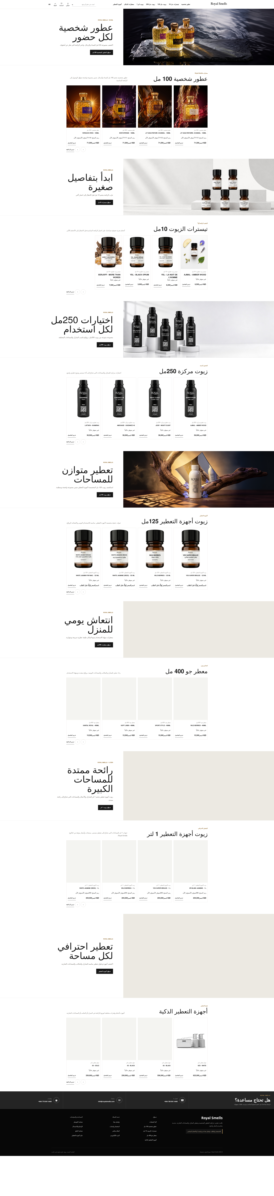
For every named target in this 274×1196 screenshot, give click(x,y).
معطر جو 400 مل (152, 1135)
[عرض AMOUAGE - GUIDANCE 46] (119, 399)
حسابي (68, 5)
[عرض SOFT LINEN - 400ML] (119, 699)
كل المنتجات (153, 1122)
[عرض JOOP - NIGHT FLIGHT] (155, 399)
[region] (137, 116)
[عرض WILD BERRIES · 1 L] (119, 861)
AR (49, 4)
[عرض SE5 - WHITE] (191, 1039)
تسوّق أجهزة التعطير (105, 971)
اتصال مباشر (116, 1131)
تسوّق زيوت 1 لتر (105, 807)
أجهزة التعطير (117, 4)
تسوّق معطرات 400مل (104, 645)
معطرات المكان (129, 4)
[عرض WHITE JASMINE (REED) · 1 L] (83, 861)
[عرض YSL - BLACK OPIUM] (137, 252)
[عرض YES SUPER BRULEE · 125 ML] (191, 549)
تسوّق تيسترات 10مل (104, 202)
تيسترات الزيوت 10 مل (150, 1131)
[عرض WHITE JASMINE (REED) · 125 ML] (119, 549)
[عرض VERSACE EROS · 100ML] (83, 106)
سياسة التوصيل (78, 1122)
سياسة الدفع (79, 1131)
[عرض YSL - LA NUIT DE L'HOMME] (165, 252)
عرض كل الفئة (70, 149)
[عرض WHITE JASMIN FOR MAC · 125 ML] (83, 549)
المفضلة (61, 5)
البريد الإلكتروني (115, 1135)
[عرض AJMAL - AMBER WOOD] (194, 252)
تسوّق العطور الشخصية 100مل (101, 52)
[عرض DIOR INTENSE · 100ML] (119, 106)
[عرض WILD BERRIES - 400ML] (191, 699)
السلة (55, 5)
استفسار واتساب (115, 1126)
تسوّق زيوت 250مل (105, 345)
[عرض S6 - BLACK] (155, 1039)
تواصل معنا (116, 1122)
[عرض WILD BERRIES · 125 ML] (155, 549)
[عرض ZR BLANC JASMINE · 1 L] (191, 861)
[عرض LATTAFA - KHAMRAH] (83, 399)
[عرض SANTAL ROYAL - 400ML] (83, 699)
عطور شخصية (185, 4)
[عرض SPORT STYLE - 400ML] (155, 699)
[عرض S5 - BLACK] (119, 1039)
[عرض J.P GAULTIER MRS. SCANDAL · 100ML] (191, 106)
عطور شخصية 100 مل (150, 1126)
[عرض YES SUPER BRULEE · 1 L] (155, 861)
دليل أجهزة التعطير (77, 1135)
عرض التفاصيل (179, 143)
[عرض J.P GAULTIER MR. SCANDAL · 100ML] (155, 106)
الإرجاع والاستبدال (77, 1126)
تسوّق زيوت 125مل (105, 495)
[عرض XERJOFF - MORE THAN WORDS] (108, 252)
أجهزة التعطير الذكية (151, 1140)
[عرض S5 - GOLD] (83, 1039)
